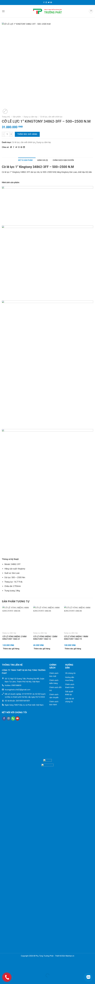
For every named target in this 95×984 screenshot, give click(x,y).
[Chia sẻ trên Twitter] (16, 147)
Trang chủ (6, 117)
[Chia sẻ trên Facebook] (13, 147)
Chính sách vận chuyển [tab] (63, 160)
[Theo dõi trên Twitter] (48, 2)
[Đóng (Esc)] (2, 969)
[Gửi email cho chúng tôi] (51, 2)
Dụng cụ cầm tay (30, 117)
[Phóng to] (5, 111)
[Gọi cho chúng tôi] (13, 718)
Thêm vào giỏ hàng (27, 134)
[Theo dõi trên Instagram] (46, 2)
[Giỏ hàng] (91, 11)
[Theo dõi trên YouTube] (17, 718)
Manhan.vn (70, 956)
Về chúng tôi (70, 673)
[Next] (92, 630)
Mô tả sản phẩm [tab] (25, 160)
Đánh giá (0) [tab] (42, 160)
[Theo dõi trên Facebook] (44, 2)
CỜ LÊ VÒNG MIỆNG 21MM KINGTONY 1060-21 (14, 637)
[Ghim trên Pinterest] (21, 147)
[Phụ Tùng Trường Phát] (47, 11)
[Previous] (2, 630)
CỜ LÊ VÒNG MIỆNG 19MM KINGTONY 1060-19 (76, 637)
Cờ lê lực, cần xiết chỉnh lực (51, 117)
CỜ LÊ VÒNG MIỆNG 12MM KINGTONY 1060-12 (45, 637)
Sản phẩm (17, 117)
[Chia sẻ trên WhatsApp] (11, 147)
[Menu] (3, 11)
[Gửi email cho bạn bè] (19, 147)
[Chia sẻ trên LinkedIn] (24, 147)
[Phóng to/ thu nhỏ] (9, 969)
